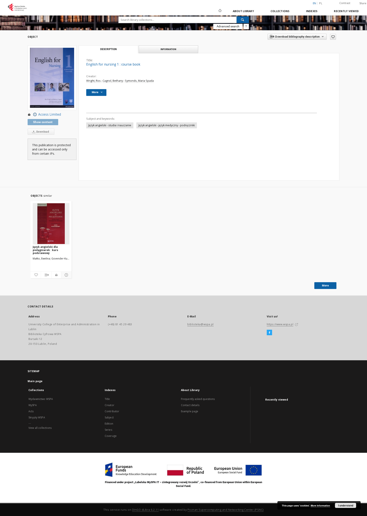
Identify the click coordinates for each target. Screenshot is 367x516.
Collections (280, 11)
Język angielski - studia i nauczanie (109, 125)
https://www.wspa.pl (280, 324)
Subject (109, 417)
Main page (35, 381)
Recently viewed (346, 11)
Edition (109, 423)
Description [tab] (108, 49)
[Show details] (66, 275)
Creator (109, 405)
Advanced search (228, 26)
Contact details (190, 405)
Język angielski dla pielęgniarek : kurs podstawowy (45, 250)
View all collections (40, 428)
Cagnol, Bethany (113, 81)
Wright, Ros (93, 81)
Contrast (344, 3)
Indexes (312, 11)
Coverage (111, 436)
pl (320, 3)
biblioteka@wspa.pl (200, 324)
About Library (243, 11)
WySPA (32, 405)
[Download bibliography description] (46, 275)
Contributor (112, 411)
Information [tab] (168, 49)
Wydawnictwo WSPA (40, 399)
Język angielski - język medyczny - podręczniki (166, 125)
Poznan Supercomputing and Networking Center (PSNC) (226, 510)
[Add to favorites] (333, 37)
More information (320, 505)
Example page (189, 411)
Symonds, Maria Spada (139, 81)
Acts (31, 411)
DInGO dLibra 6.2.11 (145, 510)
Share (362, 3)
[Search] (243, 19)
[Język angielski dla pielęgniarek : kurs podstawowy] (51, 223)
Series (108, 430)
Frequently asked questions (198, 399)
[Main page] (219, 11)
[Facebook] (269, 333)
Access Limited (49, 114)
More (325, 285)
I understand (345, 505)
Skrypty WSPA (36, 417)
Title (107, 399)
